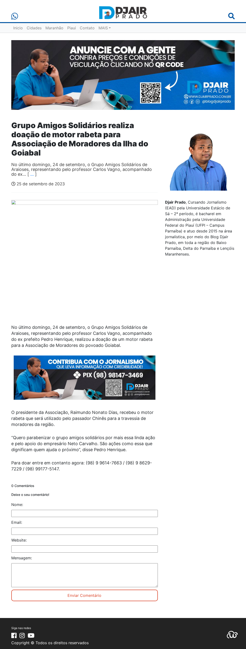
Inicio (18, 27)
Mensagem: (21, 557)
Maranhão (54, 27)
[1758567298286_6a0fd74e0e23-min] (84, 380)
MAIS (103, 27)
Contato (87, 27)
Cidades (34, 27)
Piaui (71, 27)
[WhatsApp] (14, 16)
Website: (19, 540)
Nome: (17, 504)
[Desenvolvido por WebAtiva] (232, 634)
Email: (16, 522)
